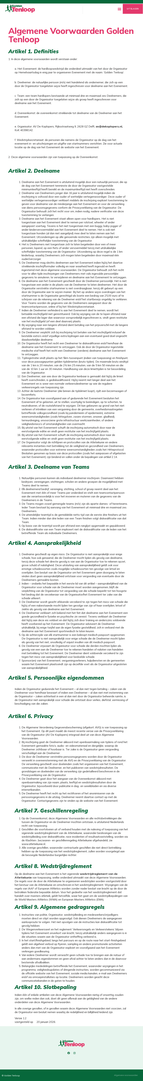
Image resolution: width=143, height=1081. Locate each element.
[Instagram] (74, 1053)
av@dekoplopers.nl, (109, 126)
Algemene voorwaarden (126, 1075)
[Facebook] (68, 1053)
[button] (119, 9)
